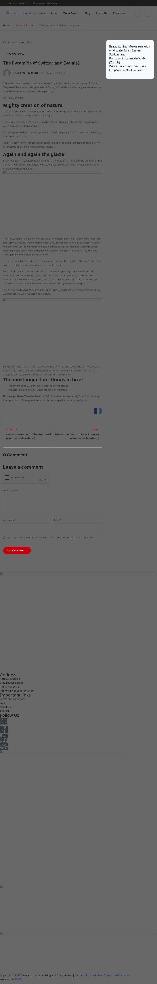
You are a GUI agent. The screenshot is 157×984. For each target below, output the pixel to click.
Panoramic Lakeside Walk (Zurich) (127, 60)
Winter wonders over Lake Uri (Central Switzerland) (127, 68)
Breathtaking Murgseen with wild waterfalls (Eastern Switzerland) (129, 50)
